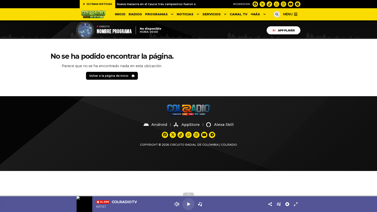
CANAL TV (238, 14)
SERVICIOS (211, 14)
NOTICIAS (185, 14)
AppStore (190, 124)
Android (159, 124)
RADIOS (135, 14)
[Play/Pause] (188, 204)
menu (287, 14)
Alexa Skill (224, 124)
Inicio (120, 14)
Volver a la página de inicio (108, 76)
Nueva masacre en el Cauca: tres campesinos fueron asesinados (164, 4)
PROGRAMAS (156, 14)
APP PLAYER (286, 30)
